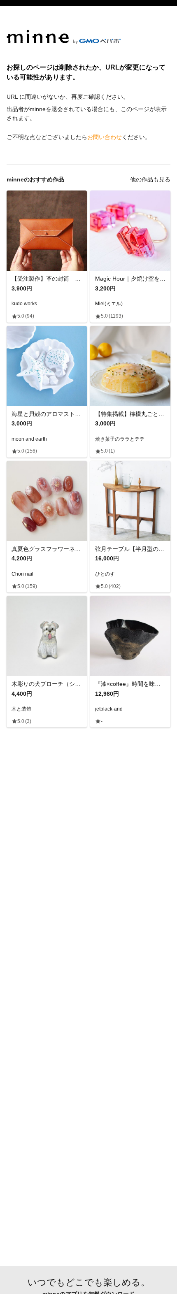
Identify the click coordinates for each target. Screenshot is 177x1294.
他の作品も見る (150, 179)
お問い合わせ (104, 137)
